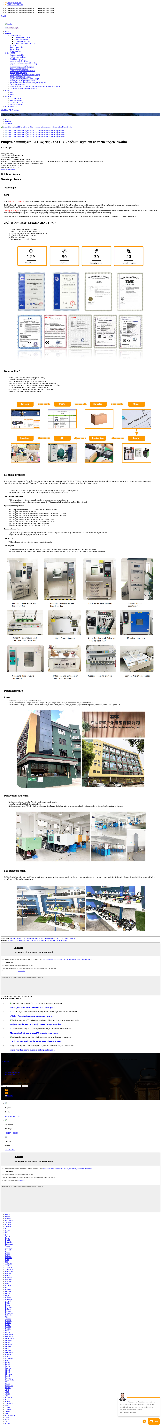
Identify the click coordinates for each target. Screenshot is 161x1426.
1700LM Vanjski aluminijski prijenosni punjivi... (32, 1016)
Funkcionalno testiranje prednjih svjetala (23, 65)
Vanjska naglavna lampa (18, 57)
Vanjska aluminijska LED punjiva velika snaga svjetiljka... (36, 1024)
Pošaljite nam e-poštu (8, 169)
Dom (7, 31)
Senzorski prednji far (17, 55)
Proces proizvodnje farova (19, 69)
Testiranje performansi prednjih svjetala (23, 63)
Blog (7, 90)
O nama (8, 96)
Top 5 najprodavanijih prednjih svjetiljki (23, 88)
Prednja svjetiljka (15, 35)
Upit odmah (5, 1061)
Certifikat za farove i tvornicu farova (22, 71)
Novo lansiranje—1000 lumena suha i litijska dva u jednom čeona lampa (35, 86)
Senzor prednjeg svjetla (22, 37)
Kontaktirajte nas (11, 106)
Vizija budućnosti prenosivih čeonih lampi (24, 79)
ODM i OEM (10, 53)
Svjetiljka (13, 45)
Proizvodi (8, 33)
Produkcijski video (16, 102)
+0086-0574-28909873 (15, 5)
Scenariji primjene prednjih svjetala (22, 67)
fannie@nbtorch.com (14, 3)
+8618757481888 (11, 1133)
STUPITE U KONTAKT (10, 110)
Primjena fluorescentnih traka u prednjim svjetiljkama (28, 83)
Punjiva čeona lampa (21, 39)
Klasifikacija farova (16, 59)
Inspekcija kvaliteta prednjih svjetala (22, 81)
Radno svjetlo (14, 49)
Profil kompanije (15, 98)
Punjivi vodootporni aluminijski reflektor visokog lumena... (36, 1041)
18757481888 (10, 1150)
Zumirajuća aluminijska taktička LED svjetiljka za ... (34, 1007)
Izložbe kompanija (16, 100)
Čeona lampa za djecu (17, 84)
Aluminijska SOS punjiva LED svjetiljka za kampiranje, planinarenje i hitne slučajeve (37, 940)
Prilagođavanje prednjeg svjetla (20, 77)
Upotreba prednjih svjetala (19, 61)
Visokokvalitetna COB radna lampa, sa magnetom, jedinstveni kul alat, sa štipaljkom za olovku (42, 938)
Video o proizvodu (16, 104)
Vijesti (12, 94)
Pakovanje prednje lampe (18, 73)
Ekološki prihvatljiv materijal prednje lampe (25, 75)
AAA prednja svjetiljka (22, 41)
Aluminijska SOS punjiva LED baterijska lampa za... (34, 1033)
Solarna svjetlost (15, 51)
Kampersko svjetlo (16, 47)
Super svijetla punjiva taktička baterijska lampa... (32, 1050)
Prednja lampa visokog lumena (24, 43)
